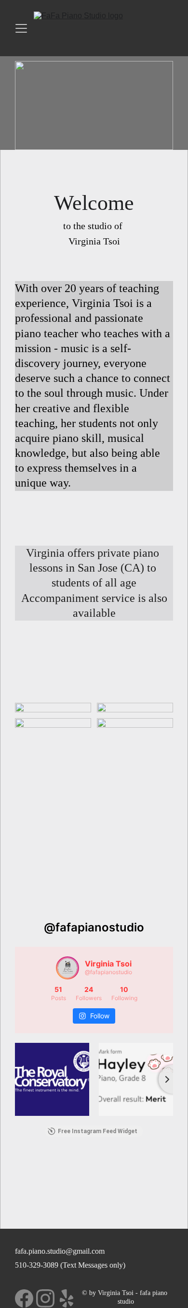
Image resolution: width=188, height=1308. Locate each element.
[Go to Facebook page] (24, 1298)
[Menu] (21, 28)
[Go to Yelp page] (66, 1298)
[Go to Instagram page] (45, 1298)
